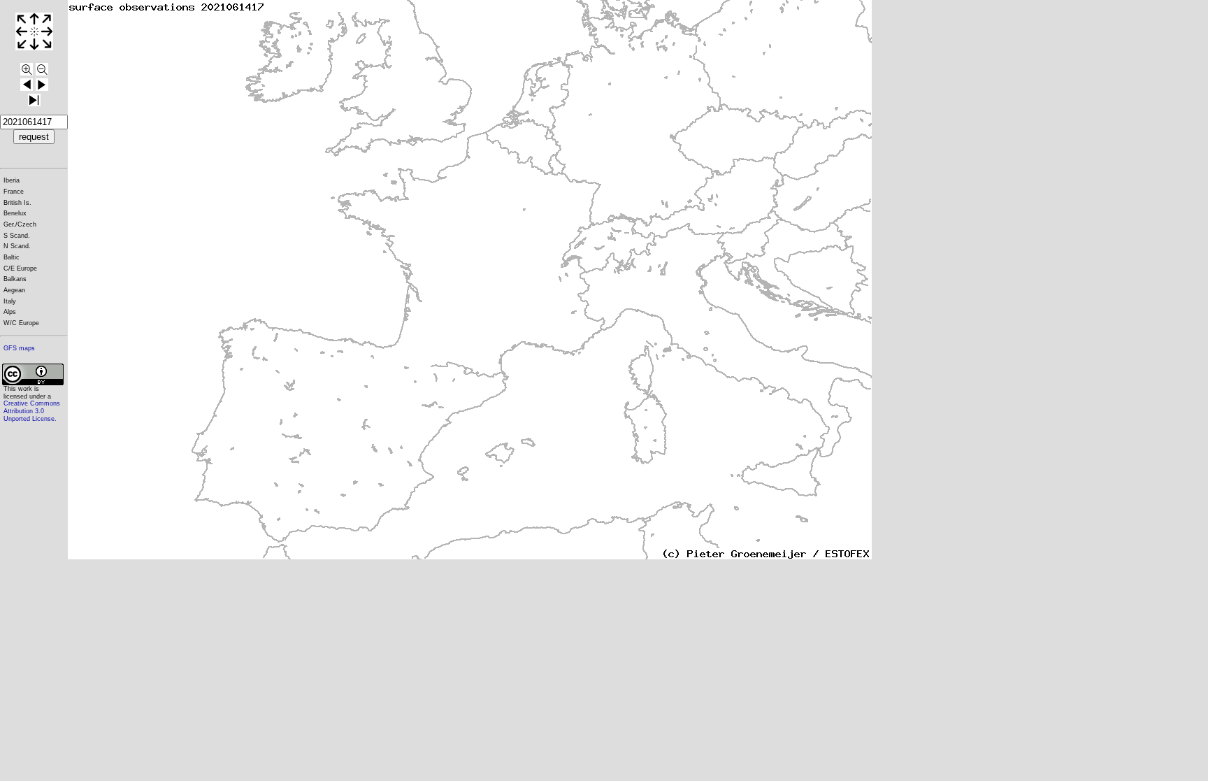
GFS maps (19, 348)
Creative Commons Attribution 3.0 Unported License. (31, 411)
